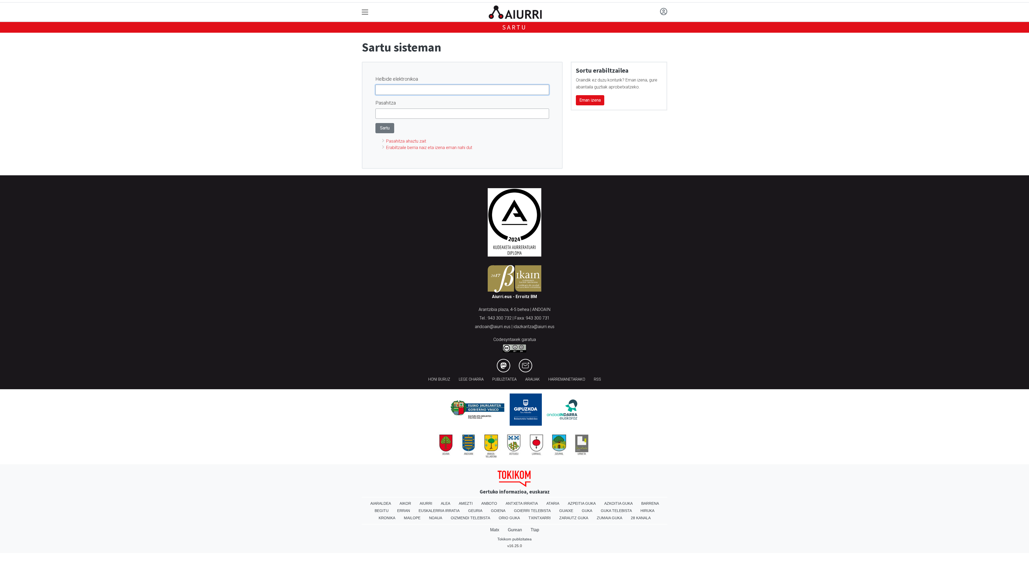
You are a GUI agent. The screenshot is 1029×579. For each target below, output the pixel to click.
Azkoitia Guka (618, 503)
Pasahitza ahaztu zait (406, 141)
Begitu (382, 511)
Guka (587, 511)
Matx (494, 530)
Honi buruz (439, 379)
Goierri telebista (532, 511)
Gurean (515, 530)
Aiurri (426, 503)
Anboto (489, 503)
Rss (597, 379)
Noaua (435, 518)
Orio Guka (509, 518)
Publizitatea (504, 379)
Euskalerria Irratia (439, 511)
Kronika (387, 518)
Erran (403, 511)
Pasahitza (385, 103)
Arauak (532, 379)
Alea (445, 503)
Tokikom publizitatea (514, 539)
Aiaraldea (380, 503)
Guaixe (566, 511)
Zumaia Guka (609, 518)
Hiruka (647, 511)
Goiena (498, 511)
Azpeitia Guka (582, 503)
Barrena (650, 503)
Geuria (475, 511)
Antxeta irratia (522, 503)
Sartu (514, 27)
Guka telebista (616, 511)
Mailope (412, 518)
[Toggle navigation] (365, 12)
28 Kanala (641, 518)
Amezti (466, 503)
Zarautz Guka (573, 518)
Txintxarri (539, 518)
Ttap (535, 530)
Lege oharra (471, 379)
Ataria (552, 503)
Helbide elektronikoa (396, 79)
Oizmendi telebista (470, 518)
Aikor (405, 503)
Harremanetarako (566, 379)
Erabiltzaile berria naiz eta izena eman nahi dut (429, 147)
